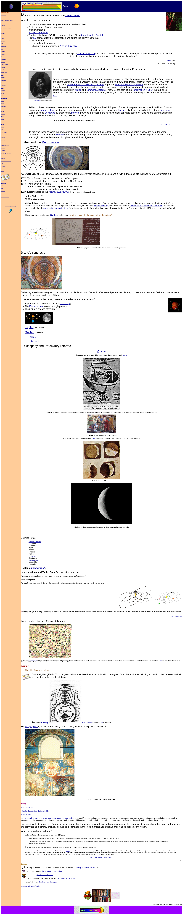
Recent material (4, 134)
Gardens (3, 90)
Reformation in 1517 (142, 90)
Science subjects (5, 145)
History (2, 101)
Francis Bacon (37, 100)
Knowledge (3, 106)
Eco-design (3, 80)
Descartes (50, 112)
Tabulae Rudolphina (59, 192)
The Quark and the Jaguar (48, 882)
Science (3, 142)
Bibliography (4, 43)
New (2, 121)
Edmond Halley (101, 205)
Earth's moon (36, 306)
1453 (161, 660)
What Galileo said (27, 807)
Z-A (1, 196)
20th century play (68, 46)
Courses (3, 67)
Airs (2, 22)
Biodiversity (4, 46)
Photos (2, 127)
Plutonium (3, 129)
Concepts (3, 62)
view (101, 722)
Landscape (3, 108)
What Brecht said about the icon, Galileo (35, 811)
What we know (26, 815)
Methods (3, 114)
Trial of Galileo (72, 15)
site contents (5, 196)
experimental (33, 560)
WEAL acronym (4, 168)
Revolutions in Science (45, 875)
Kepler (29, 327)
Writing (2, 171)
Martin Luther (47, 110)
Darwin (2, 69)
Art (1, 30)
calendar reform (35, 542)
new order (165, 110)
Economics (3, 85)
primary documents (38, 32)
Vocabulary (3, 166)
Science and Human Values (65, 878)
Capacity (3, 54)
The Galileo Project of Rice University (101, 857)
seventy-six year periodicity (55, 208)
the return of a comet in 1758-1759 (146, 205)
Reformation (50, 142)
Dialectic (3, 77)
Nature (2, 119)
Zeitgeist (3, 191)
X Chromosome (4, 185)
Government (4, 98)
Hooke (124, 355)
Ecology (3, 82)
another (100, 84)
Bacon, (121, 110)
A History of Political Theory (84, 868)
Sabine (169, 60)
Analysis (3, 25)
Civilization (3, 59)
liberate (60, 134)
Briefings (3, 51)
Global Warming (4, 95)
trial (34, 38)
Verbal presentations (6, 160)
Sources (3, 150)
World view (3, 183)
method (75, 112)
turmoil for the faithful (92, 35)
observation (33, 556)
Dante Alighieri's (87, 722)
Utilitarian (3, 158)
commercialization (95, 90)
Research (3, 137)
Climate (2, 56)
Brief (2, 48)
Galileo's (54, 215)
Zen (2, 188)
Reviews (3, 140)
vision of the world (32, 660)
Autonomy (3, 41)
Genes (2, 93)
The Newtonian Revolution (51, 871)
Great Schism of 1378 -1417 (81, 84)
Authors (3, 38)
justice (78, 90)
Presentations (4, 132)
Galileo (29, 332)
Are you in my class (5, 28)
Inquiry (2, 103)
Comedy (44, 723)
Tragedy (3, 155)
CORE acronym (4, 64)
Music (2, 116)
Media (2, 111)
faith (55, 95)
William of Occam (86, 53)
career (33, 337)
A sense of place (5, 17)
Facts (2, 88)
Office (2, 124)
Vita (2, 163)
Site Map (3, 147)
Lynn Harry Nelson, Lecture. (166, 125)
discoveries (35, 341)
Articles (3, 33)
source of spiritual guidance (129, 84)
